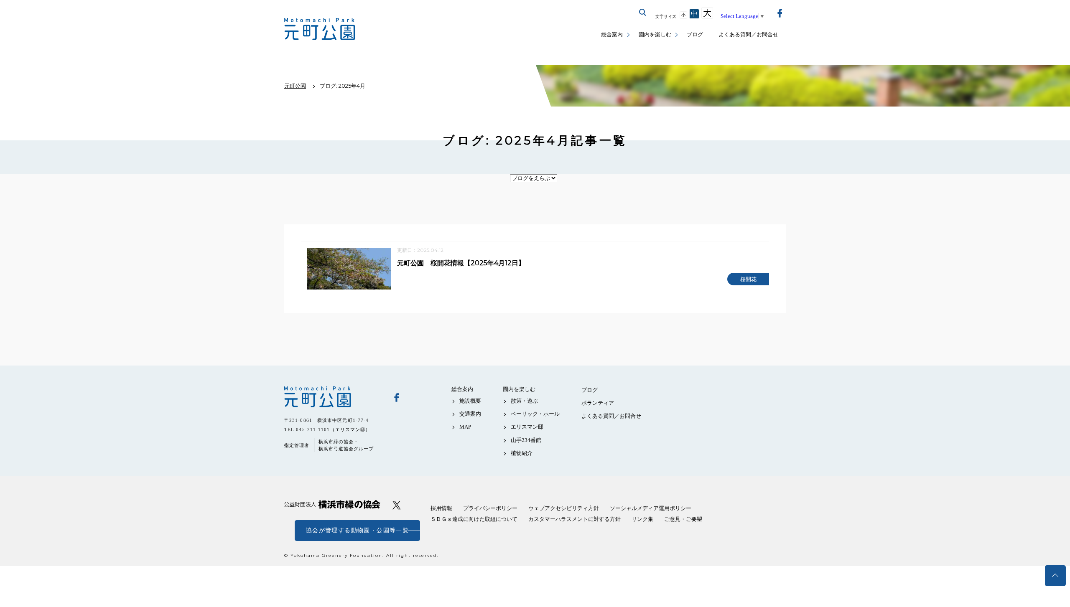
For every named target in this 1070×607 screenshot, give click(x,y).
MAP (465, 427)
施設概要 (470, 401)
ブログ (695, 34)
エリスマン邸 (527, 427)
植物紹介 (521, 453)
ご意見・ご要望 (683, 519)
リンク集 (642, 519)
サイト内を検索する (643, 12)
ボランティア (597, 403)
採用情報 (441, 508)
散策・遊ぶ (524, 401)
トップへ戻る (1055, 575)
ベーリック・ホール (535, 414)
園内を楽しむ (655, 34)
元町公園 (332, 396)
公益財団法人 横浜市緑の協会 (332, 504)
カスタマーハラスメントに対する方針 (574, 519)
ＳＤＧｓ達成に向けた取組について (474, 519)
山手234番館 (526, 440)
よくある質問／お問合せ (748, 34)
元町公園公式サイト (319, 29)
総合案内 (612, 34)
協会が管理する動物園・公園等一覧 (357, 530)
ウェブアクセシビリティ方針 (563, 508)
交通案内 (470, 414)
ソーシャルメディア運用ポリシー (650, 508)
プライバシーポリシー (490, 508)
